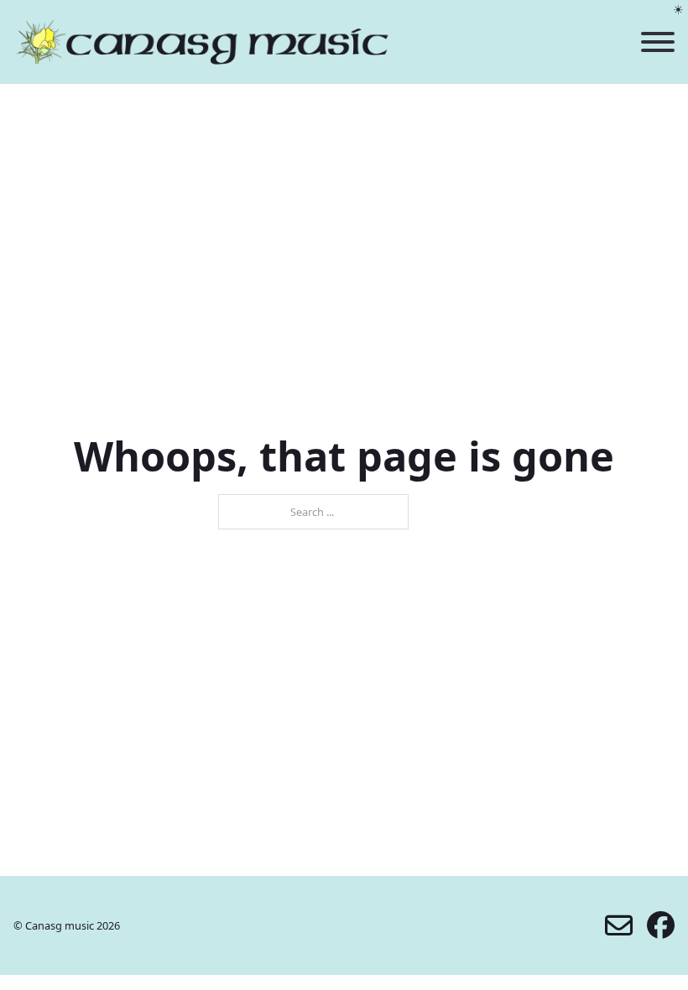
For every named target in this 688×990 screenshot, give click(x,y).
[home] (202, 42)
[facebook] (661, 926)
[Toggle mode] (678, 9)
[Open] (658, 42)
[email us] (619, 926)
